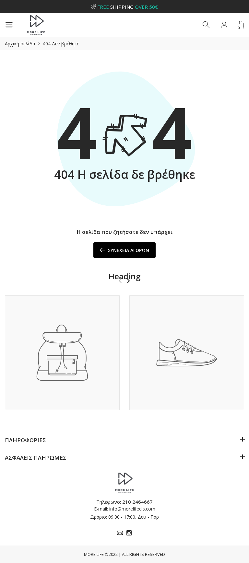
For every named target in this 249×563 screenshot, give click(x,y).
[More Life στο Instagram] (129, 533)
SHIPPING (127, 7)
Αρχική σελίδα (20, 43)
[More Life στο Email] (119, 533)
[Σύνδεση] (224, 25)
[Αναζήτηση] (206, 25)
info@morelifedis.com (132, 509)
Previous (120, 281)
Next (128, 281)
